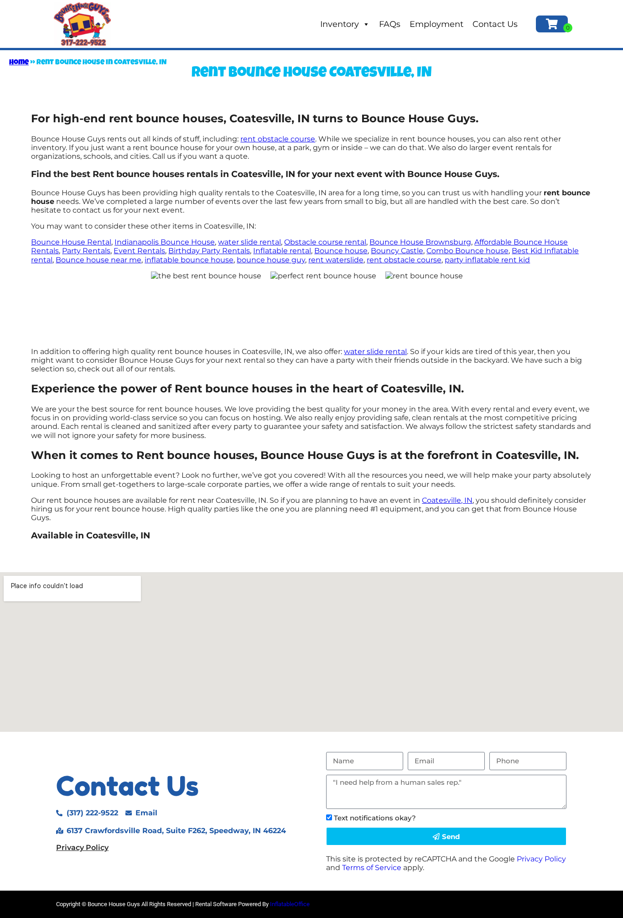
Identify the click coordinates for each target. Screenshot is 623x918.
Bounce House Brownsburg (420, 242)
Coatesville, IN (447, 500)
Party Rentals (86, 250)
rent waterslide (335, 260)
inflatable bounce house (189, 260)
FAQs (389, 24)
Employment (436, 24)
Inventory (339, 24)
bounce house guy (271, 260)
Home (19, 63)
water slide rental (249, 242)
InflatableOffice (290, 904)
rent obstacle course (277, 139)
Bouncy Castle (397, 250)
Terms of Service (371, 867)
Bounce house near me (98, 260)
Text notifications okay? (375, 818)
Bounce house (341, 250)
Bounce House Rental (71, 242)
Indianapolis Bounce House (164, 242)
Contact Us (495, 24)
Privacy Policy (82, 847)
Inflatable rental (282, 250)
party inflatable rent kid (487, 260)
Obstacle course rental (325, 242)
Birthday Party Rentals (209, 250)
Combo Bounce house (467, 250)
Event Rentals (139, 250)
